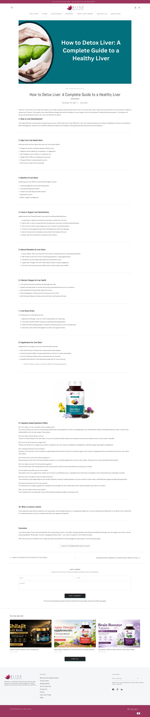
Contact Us (43, 689)
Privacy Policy (83, 601)
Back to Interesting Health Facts (76, 546)
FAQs (41, 697)
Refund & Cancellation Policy (49, 678)
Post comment (75, 595)
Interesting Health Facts (76, 88)
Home (66, 88)
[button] (12, 7)
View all (75, 659)
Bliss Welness (17, 709)
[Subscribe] (137, 678)
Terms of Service (96, 601)
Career (42, 692)
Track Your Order (45, 695)
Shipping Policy (45, 683)
